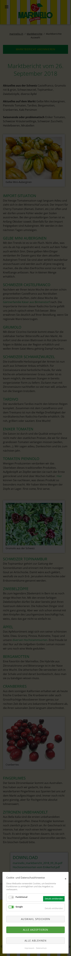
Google (19, 906)
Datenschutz (41, 948)
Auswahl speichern (35, 919)
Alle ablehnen (36, 940)
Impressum (29, 948)
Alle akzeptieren (35, 929)
